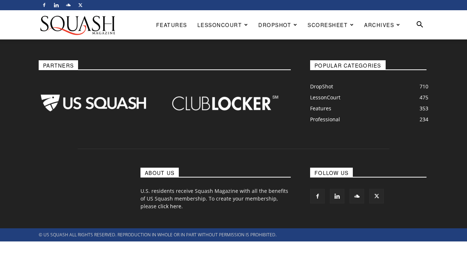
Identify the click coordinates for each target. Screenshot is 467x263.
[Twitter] (80, 5)
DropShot (274, 24)
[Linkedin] (56, 5)
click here (169, 206)
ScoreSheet (328, 24)
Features (171, 24)
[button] (419, 25)
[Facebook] (44, 5)
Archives (379, 24)
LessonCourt (219, 24)
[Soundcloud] (68, 5)
